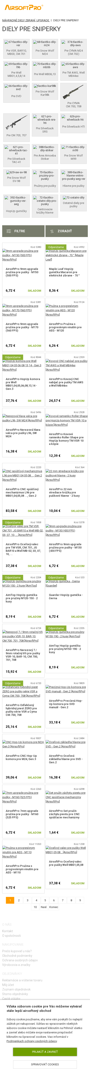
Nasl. (44, 907)
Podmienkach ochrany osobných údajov (32, 1041)
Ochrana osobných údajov (20, 960)
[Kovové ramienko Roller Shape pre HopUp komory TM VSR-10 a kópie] (67, 416)
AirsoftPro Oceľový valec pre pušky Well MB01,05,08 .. (66, 865)
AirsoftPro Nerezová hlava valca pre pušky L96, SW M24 (23, 433)
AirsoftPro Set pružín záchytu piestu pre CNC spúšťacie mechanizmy (64, 814)
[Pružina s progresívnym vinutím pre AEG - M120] (67, 306)
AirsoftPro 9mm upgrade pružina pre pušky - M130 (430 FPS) (65, 547)
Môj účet (8, 985)
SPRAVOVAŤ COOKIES (45, 1064)
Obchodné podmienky (17, 955)
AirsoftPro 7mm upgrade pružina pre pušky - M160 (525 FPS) (22, 814)
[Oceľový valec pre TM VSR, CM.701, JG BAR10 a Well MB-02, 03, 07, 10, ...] (23, 526)
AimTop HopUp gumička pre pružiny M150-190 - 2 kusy (65, 649)
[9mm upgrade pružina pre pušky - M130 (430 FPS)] (67, 526)
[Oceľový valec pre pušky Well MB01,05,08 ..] (67, 847)
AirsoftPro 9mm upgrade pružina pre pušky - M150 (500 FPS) (22, 272)
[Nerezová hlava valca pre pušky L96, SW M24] (23, 416)
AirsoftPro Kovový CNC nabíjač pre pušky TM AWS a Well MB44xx (66, 382)
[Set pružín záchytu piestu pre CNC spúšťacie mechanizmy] (67, 792)
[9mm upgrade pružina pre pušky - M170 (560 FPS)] (23, 306)
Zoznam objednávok (16, 989)
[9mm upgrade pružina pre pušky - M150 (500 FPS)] (23, 250)
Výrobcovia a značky (16, 965)
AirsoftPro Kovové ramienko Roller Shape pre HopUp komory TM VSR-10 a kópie (66, 439)
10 (35, 907)
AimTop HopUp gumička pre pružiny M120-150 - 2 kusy (22, 598)
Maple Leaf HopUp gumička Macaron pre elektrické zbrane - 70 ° (64, 272)
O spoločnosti (11, 935)
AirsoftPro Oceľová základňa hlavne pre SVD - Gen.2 (66, 759)
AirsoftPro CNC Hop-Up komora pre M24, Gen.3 (21, 757)
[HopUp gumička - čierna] (67, 581)
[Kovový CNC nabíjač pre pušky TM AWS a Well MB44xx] (67, 361)
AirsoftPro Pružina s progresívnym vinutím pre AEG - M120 (65, 327)
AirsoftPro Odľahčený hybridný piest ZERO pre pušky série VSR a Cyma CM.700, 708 (21, 709)
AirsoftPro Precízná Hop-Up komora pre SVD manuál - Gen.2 (66, 704)
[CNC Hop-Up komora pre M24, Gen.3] (23, 742)
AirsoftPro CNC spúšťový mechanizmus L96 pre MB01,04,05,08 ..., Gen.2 (22, 492)
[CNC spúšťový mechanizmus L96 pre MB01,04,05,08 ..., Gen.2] (23, 471)
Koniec (53, 907)
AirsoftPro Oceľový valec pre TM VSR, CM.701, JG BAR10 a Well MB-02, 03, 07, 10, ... (23, 549)
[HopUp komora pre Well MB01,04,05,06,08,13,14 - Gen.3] (23, 361)
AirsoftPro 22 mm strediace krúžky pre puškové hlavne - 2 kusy (64, 492)
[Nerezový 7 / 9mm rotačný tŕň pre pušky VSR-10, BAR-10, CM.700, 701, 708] (23, 632)
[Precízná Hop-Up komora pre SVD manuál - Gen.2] (67, 687)
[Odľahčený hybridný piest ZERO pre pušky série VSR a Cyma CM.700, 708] (23, 687)
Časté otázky (11, 998)
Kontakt (7, 931)
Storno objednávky (15, 994)
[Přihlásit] (64, 8)
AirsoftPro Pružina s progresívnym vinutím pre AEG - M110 (22, 869)
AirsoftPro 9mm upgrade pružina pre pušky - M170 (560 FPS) (22, 327)
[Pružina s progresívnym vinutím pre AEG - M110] (23, 847)
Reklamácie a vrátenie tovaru (22, 980)
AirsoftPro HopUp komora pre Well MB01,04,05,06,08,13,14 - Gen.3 (23, 383)
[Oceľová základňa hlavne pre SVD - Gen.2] (67, 742)
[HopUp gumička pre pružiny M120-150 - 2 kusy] (23, 581)
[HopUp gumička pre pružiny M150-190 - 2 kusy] (67, 632)
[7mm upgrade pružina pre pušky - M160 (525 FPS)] (23, 792)
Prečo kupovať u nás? (17, 951)
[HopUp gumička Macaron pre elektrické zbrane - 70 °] (67, 250)
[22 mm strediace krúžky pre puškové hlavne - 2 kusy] (67, 471)
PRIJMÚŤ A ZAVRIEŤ (45, 1051)
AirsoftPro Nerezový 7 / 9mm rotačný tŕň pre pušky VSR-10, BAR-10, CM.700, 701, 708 (23, 654)
